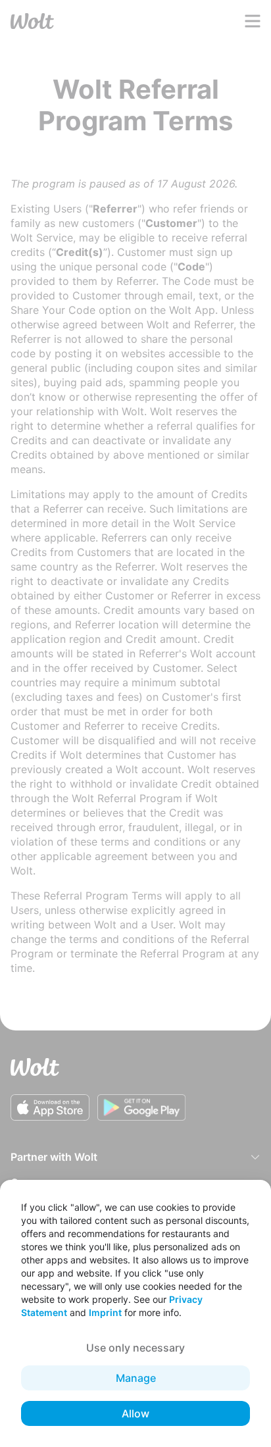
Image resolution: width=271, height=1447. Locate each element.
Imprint (105, 1312)
